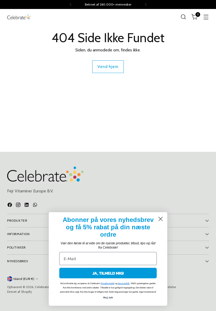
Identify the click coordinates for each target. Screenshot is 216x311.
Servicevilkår (124, 283)
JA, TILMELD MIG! (108, 273)
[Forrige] (70, 4)
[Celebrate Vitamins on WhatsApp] (35, 205)
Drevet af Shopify (19, 292)
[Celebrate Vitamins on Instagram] (19, 205)
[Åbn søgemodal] (183, 17)
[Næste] (145, 4)
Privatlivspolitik (108, 283)
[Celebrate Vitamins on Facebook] (10, 205)
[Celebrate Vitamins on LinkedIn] (27, 205)
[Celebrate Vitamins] (19, 16)
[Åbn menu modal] (206, 17)
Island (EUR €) (23, 279)
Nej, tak (108, 297)
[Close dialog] (160, 218)
